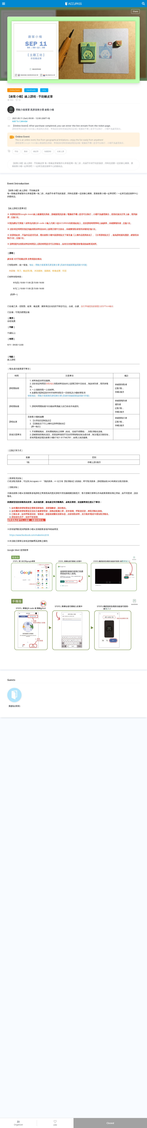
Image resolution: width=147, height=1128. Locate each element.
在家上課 (60, 151)
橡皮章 (35, 151)
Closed (110, 1123)
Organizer (18, 1124)
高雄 (25, 151)
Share (135, 11)
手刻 (16, 151)
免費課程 (47, 151)
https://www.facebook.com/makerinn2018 (29, 535)
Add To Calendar (20, 121)
